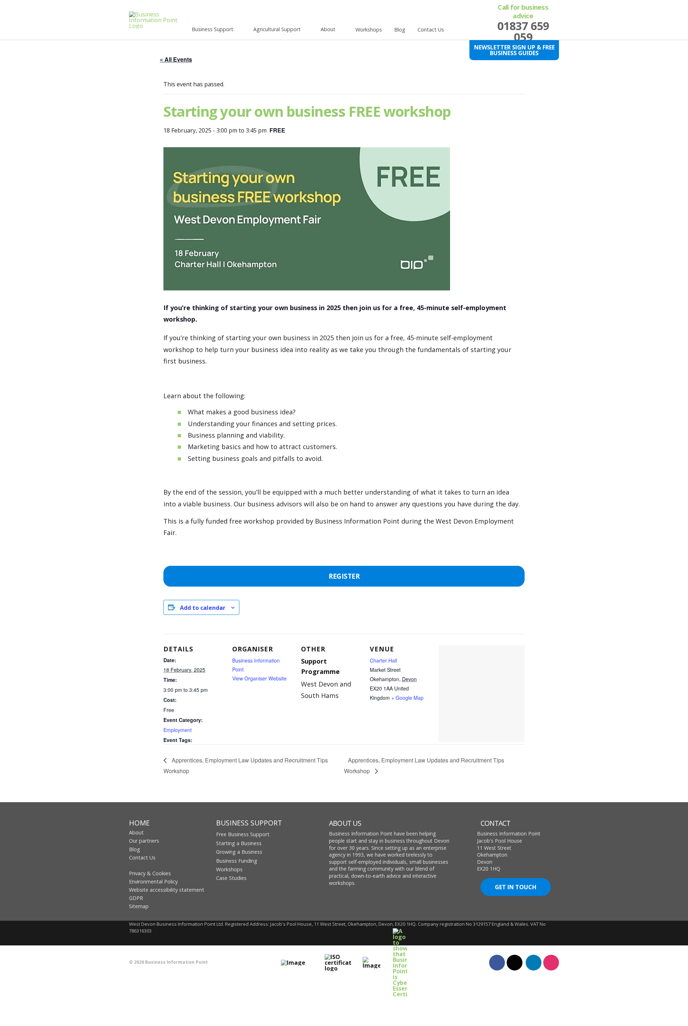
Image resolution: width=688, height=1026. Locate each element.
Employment (177, 729)
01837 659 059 (523, 31)
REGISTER (344, 576)
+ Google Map (407, 697)
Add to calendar (202, 608)
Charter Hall (383, 660)
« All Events (176, 59)
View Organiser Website (259, 678)
